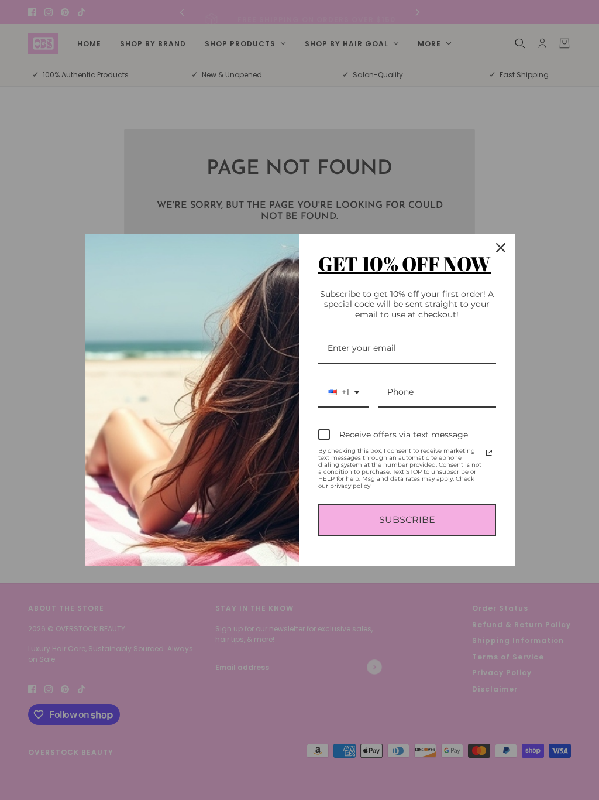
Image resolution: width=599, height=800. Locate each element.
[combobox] (343, 393)
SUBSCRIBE (407, 519)
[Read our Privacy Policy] (489, 453)
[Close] (501, 248)
